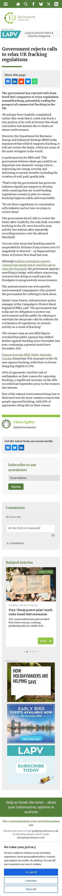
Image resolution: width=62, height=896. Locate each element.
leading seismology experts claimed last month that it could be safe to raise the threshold (28, 265)
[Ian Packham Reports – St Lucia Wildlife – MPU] (31, 682)
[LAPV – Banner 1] (31, 34)
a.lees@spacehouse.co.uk (31, 837)
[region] (31, 869)
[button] (24, 651)
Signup (16, 486)
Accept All (31, 872)
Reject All (31, 889)
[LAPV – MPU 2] (31, 764)
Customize (31, 880)
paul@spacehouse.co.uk (45, 830)
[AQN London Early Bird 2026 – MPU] (31, 723)
